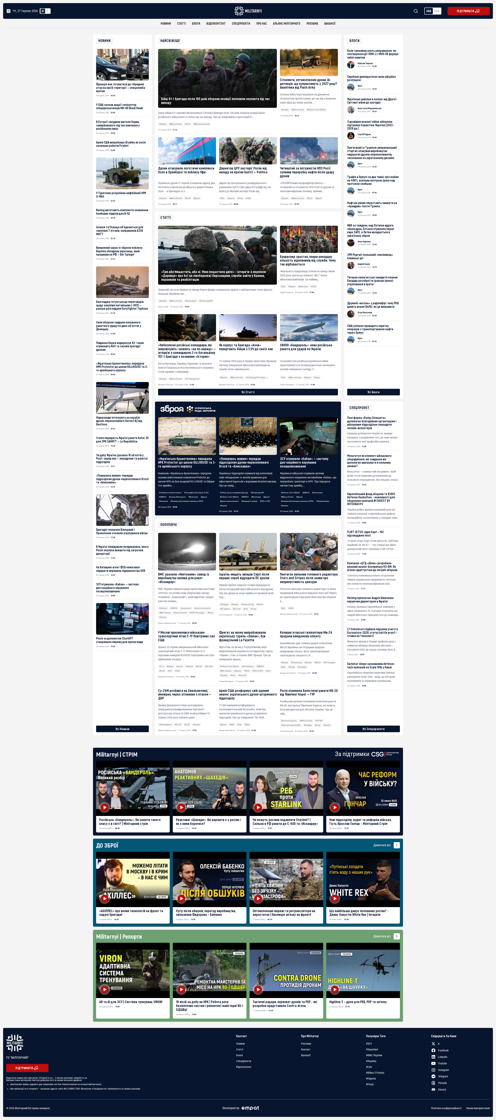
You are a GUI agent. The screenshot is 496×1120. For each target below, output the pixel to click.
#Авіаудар (224, 604)
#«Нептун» (163, 608)
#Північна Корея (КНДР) (291, 725)
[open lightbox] (133, 788)
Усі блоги (374, 392)
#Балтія (180, 666)
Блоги (196, 23)
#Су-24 (187, 724)
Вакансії (329, 23)
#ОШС (231, 724)
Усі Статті (248, 392)
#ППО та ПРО (265, 501)
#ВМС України (164, 613)
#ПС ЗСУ (178, 724)
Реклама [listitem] (306, 1043)
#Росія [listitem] (370, 1084)
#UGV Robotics (248, 666)
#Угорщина (302, 667)
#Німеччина (303, 286)
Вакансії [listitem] (305, 1055)
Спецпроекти (241, 23)
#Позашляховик (322, 501)
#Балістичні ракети (202, 608)
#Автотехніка (317, 493)
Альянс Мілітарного (286, 23)
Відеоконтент (216, 23)
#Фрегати (242, 675)
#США (248, 198)
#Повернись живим (249, 501)
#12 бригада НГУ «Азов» (255, 377)
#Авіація (234, 604)
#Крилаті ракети (180, 613)
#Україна (162, 124)
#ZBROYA (162, 497)
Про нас (261, 23)
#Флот (232, 675)
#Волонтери (193, 497)
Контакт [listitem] (305, 1049)
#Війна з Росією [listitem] (375, 1072)
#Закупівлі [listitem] (372, 1049)
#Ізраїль (260, 604)
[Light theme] (42, 11)
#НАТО (247, 671)
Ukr (428, 11)
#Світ (222, 198)
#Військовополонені (202, 124)
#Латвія (199, 666)
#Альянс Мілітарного (177, 497)
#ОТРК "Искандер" (197, 613)
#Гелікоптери (296, 662)
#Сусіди (291, 667)
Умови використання (478, 1108)
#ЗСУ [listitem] (369, 1043)
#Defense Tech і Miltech (316, 110)
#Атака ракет (186, 608)
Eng (436, 11)
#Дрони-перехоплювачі (229, 501)
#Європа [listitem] (371, 1078)
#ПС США (209, 666)
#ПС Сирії (236, 609)
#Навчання (163, 501)
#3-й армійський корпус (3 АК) (196, 493)
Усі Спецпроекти (374, 729)
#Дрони (197, 198)
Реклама (312, 23)
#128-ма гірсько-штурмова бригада (234, 493)
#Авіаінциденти (165, 724)
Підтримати (465, 11)
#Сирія (253, 609)
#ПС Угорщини (329, 662)
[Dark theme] (47, 11)
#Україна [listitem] (371, 1061)
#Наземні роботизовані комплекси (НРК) (186, 501)
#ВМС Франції (225, 671)
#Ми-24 (317, 662)
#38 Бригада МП (257, 493)
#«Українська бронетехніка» (170, 493)
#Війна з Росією (175, 124)
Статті (181, 23)
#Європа (230, 198)
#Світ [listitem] (369, 1066)
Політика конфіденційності (446, 1108)
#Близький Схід (247, 604)
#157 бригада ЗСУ (192, 379)
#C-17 (161, 666)
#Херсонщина (190, 301)
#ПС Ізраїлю (225, 609)
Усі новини (122, 729)
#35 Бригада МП (206, 301)
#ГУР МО (318, 721)
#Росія (187, 124)
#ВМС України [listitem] (374, 1055)
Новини (166, 23)
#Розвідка (308, 725)
